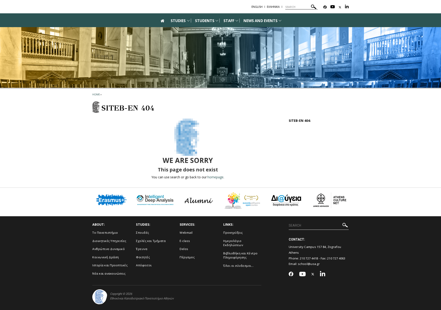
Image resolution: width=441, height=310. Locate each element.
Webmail (186, 232)
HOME (96, 94)
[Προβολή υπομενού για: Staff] (236, 20)
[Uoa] (99, 296)
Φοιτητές (143, 257)
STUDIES (178, 20)
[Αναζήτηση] (314, 7)
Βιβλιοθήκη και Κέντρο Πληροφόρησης (240, 255)
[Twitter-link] (340, 7)
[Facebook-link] (325, 7)
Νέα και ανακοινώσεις (108, 273)
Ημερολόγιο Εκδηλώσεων (233, 243)
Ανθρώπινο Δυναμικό (108, 249)
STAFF (228, 20)
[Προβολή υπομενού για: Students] (216, 20)
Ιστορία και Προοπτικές (109, 265)
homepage (215, 177)
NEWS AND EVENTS (260, 20)
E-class (185, 241)
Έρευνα (141, 249)
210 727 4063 (336, 258)
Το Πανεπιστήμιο (105, 232)
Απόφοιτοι (144, 265)
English (257, 7)
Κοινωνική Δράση (105, 257)
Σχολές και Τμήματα (151, 241)
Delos (184, 249)
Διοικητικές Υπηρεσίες (109, 241)
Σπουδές (142, 232)
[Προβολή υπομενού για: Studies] (188, 20)
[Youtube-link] (332, 7)
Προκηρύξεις (233, 232)
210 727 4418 (309, 258)
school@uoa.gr (309, 264)
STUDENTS (204, 20)
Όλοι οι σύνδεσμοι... (238, 266)
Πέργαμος (187, 257)
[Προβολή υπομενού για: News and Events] (280, 20)
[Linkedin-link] (347, 7)
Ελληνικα (273, 7)
